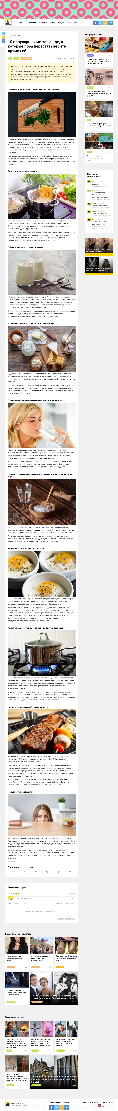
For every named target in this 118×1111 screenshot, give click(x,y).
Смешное (22, 23)
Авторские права (94, 1102)
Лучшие (17, 903)
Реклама (84, 1102)
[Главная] (8, 22)
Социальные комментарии (66, 918)
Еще (75, 23)
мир (89, 119)
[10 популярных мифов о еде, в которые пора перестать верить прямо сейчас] (42, 114)
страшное (11, 1001)
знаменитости (11, 967)
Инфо (69, 23)
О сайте (104, 1102)
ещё (108, 197)
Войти (111, 1102)
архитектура (36, 1085)
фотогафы (60, 1050)
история (10, 1085)
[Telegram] (69, 872)
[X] (3, 33)
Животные (43, 23)
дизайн (90, 55)
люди (9, 1050)
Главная (11, 36)
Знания (52, 23)
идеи (89, 151)
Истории (32, 23)
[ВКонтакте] (3, 41)
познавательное (26, 58)
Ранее (24, 903)
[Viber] (47, 872)
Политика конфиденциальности (19, 1105)
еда (18, 36)
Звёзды (61, 23)
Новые (10, 903)
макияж (90, 87)
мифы (16, 58)
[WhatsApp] (58, 872)
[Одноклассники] (3, 37)
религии (35, 1050)
